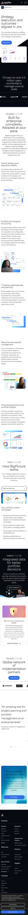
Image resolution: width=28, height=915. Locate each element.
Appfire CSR (4, 883)
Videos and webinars (5, 866)
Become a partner (19, 856)
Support (16, 873)
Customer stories (5, 869)
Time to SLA (4, 831)
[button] (26, 2)
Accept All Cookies (12, 912)
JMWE (2, 833)
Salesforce (17, 833)
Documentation (18, 870)
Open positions (4, 887)
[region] (14, 904)
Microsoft (17, 831)
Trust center (3, 856)
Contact (16, 868)
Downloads (3, 864)
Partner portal (18, 859)
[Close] (26, 895)
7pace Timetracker (5, 840)
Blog (2, 852)
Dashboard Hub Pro (5, 835)
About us (3, 881)
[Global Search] (22, 3)
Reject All (13, 908)
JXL (2, 838)
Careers (3, 885)
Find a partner (18, 854)
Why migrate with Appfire (20, 845)
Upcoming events (5, 854)
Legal (2, 890)
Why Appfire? (4, 892)
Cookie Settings (13, 904)
